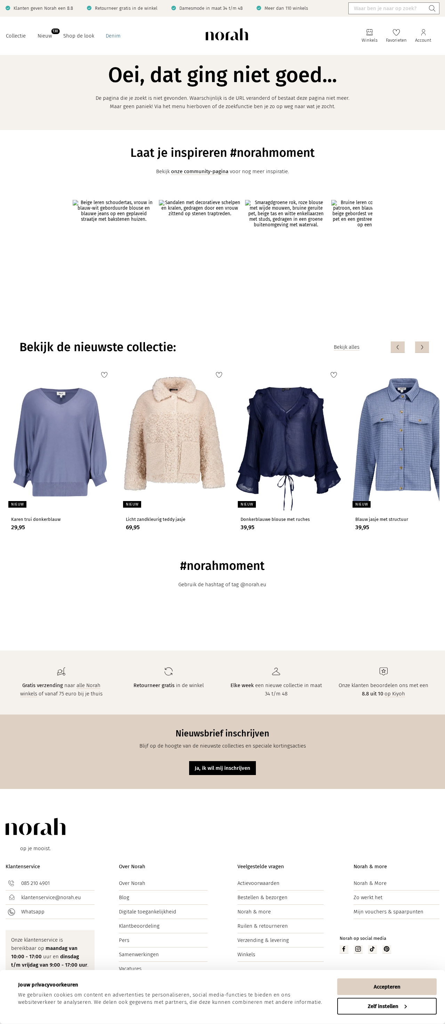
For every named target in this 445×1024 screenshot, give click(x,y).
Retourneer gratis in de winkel (126, 8)
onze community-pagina (199, 171)
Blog (124, 897)
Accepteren (387, 987)
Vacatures (130, 969)
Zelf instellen (383, 1006)
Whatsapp (32, 912)
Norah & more (254, 912)
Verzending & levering (263, 940)
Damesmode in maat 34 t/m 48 (211, 8)
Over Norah (132, 866)
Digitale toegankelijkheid (147, 912)
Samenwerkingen (139, 954)
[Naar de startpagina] (226, 36)
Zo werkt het (368, 897)
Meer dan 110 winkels (286, 8)
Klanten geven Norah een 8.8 (43, 8)
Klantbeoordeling (139, 926)
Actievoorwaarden (258, 883)
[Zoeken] (432, 8)
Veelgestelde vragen (260, 866)
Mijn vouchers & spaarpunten (388, 912)
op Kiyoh (395, 694)
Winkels (246, 954)
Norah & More (370, 883)
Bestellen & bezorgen (262, 897)
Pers (124, 940)
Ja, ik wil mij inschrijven (222, 768)
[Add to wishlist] (104, 374)
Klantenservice (23, 866)
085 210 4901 (35, 883)
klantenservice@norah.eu (51, 897)
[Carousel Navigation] (410, 347)
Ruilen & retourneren (262, 926)
